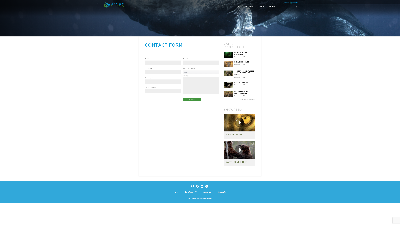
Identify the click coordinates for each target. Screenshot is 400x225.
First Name (149, 59)
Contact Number (151, 87)
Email (185, 59)
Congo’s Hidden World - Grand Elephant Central (244, 73)
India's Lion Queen (242, 62)
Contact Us (271, 6)
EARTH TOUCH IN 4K (236, 162)
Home (238, 6)
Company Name (150, 78)
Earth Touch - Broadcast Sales (116, 4)
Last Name (149, 68)
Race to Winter (241, 82)
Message (186, 75)
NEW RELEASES (234, 134)
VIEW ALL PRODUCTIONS (247, 99)
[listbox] (201, 72)
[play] (239, 122)
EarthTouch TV (249, 6)
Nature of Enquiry (189, 68)
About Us (261, 6)
